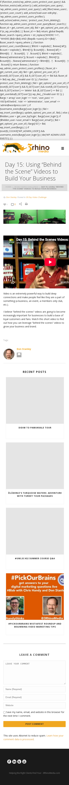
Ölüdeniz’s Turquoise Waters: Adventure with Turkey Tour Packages (35, 494)
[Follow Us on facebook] (9, 762)
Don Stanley (11, 197)
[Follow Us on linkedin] (14, 762)
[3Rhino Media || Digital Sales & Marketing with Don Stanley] (26, 147)
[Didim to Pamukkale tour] (35, 400)
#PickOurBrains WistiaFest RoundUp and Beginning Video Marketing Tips (34, 625)
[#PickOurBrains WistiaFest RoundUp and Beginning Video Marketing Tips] (35, 596)
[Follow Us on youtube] (24, 762)
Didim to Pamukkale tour (35, 427)
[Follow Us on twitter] (19, 762)
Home (8, 187)
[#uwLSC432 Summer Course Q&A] (35, 531)
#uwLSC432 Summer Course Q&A (35, 558)
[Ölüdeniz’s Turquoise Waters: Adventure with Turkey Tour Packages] (35, 466)
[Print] (28, 203)
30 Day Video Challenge (26, 187)
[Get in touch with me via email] (19, 355)
